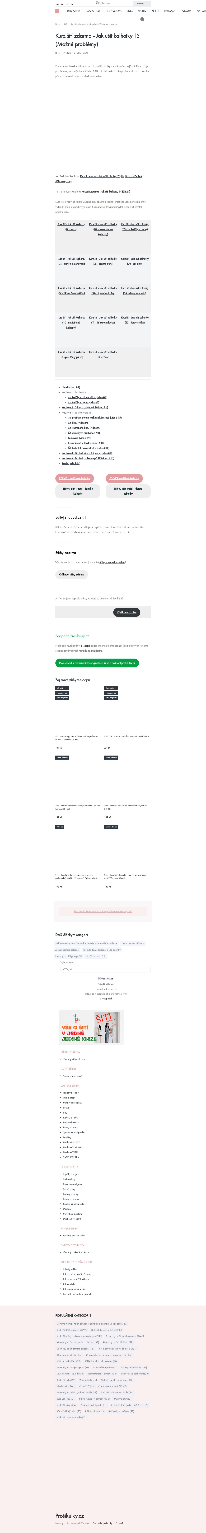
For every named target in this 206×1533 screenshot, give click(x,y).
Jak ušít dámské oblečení (67, 949)
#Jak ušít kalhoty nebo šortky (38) (117, 1392)
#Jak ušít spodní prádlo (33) (93, 1405)
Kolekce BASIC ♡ (71, 1142)
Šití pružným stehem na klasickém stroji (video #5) (95, 417)
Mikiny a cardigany (72, 1102)
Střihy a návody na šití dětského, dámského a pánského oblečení (86, 943)
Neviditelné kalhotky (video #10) (86, 443)
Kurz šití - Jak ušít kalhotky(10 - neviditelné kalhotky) (71, 322)
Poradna (186, 11)
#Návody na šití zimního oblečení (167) (76, 1348)
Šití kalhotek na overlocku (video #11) (88, 448)
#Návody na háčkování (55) (135, 1373)
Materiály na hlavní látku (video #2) (87, 397)
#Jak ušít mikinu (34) (66, 1405)
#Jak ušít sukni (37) (66, 1398)
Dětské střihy (69, 1167)
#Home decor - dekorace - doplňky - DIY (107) (109, 1354)
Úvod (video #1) (71, 387)
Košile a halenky (71, 1122)
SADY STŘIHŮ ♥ (71, 1157)
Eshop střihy (73, 11)
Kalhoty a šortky (70, 1117)
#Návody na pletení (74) (105, 1367)
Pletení (155, 11)
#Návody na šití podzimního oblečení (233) (78, 1342)
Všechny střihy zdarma (74, 1059)
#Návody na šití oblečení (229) (118, 1342)
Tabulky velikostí (70, 1269)
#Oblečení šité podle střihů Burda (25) (129, 1405)
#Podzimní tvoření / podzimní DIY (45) (75, 1386)
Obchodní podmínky (102, 1523)
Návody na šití (93, 11)
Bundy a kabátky (71, 1198)
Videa (130, 11)
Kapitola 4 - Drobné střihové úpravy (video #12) (87, 453)
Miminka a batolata (72, 1213)
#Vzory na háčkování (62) (134, 1367)
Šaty (65, 1112)
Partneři (119, 1523)
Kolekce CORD (70, 1152)
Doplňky (67, 1137)
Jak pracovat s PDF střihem (76, 1279)
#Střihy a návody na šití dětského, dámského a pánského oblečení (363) (92, 1323)
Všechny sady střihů (72, 1075)
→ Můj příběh (105, 998)
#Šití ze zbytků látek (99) (69, 1361)
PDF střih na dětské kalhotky (124, 478)
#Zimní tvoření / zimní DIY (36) (94, 1398)
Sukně (66, 1107)
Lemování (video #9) (79, 438)
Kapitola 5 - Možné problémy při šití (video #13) (88, 458)
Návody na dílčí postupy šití (68, 956)
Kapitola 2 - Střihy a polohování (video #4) (85, 407)
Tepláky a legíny (71, 1092)
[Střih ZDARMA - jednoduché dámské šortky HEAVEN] (127, 690)
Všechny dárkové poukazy (76, 1252)
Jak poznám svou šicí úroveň (77, 1274)
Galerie (142, 11)
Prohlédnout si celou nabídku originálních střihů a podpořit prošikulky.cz (97, 663)
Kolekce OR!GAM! (72, 1147)
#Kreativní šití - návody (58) (70, 1373)
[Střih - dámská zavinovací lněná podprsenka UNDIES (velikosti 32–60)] (78, 759)
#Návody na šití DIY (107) (69, 1354)
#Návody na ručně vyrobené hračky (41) (77, 1392)
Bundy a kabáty (70, 1127)
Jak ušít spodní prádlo (95, 956)
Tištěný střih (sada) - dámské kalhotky (78, 491)
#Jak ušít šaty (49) (88, 1379)
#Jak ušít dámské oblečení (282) (106, 1329)
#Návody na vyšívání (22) (121, 1411)
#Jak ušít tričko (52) (66, 1379)
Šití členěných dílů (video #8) (84, 433)
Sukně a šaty (69, 1189)
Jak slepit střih (69, 1283)
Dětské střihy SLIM (72, 1218)
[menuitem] (58, 24)
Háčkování (170, 11)
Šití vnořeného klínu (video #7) (84, 427)
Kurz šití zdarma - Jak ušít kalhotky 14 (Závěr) (106, 191)
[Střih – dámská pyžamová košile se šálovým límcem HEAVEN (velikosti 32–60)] (78, 690)
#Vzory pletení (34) (122, 1398)
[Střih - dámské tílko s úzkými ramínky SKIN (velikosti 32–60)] (127, 759)
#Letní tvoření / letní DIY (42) (112, 1386)
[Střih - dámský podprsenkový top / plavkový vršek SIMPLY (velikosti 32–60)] (127, 828)
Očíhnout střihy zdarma (71, 574)
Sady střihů (68, 1069)
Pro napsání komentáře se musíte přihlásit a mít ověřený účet (103, 911)
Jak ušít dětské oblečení (133, 943)
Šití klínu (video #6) (78, 422)
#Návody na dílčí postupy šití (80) (73, 1367)
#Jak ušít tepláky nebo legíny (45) (117, 1379)
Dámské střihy (70, 1085)
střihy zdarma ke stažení (112, 562)
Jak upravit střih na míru (74, 1288)
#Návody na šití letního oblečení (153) (117, 1348)
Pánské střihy (70, 1228)
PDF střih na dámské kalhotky (74, 478)
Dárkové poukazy (72, 1245)
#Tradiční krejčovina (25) (69, 1411)
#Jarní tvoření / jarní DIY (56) (102, 1373)
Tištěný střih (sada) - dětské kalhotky (128, 491)
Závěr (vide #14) (71, 463)
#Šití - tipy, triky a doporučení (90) (100, 1361)
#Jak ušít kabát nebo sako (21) (71, 1417)
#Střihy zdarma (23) (95, 1411)
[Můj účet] (148, 19)
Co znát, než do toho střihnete (77, 1293)
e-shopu (85, 645)
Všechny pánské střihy (73, 1235)
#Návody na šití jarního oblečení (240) (125, 1336)
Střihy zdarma (114, 11)
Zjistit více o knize (126, 612)
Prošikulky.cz (69, 1515)
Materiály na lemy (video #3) (84, 402)
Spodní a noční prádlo (73, 1132)
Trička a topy (69, 1097)
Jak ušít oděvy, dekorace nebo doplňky (102, 949)
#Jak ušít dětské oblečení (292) (72, 1329)
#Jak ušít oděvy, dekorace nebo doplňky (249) (79, 1336)
